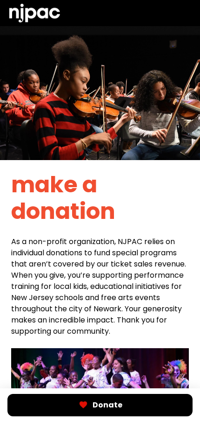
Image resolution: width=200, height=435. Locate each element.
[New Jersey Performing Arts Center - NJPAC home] (34, 13)
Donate (107, 405)
